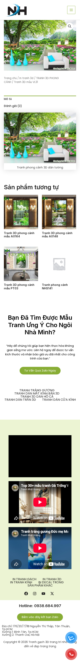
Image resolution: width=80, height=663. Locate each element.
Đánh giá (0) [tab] (13, 106)
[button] (69, 26)
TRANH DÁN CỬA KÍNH (59, 399)
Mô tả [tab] (8, 99)
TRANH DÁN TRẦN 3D (20, 399)
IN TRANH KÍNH (21, 582)
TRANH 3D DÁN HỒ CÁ (36, 396)
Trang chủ (10, 78)
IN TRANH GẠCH (24, 579)
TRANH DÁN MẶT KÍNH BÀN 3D (36, 393)
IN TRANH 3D (52, 579)
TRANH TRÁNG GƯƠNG (37, 390)
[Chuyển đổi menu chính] (71, 10)
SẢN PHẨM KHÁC (40, 585)
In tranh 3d (26, 78)
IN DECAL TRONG (51, 582)
